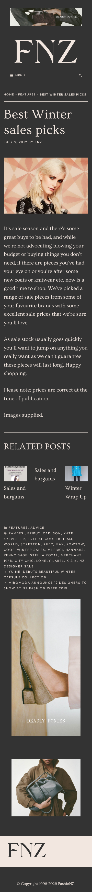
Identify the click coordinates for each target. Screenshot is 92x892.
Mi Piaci (55, 550)
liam (67, 539)
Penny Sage (16, 555)
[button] (80, 75)
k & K (72, 561)
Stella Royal (44, 555)
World (11, 544)
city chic (24, 561)
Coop (9, 550)
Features (27, 94)
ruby (48, 544)
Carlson (52, 533)
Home (9, 94)
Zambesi (17, 533)
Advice (37, 527)
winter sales (31, 550)
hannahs (75, 550)
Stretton (31, 544)
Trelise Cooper (44, 539)
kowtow (75, 544)
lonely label (50, 561)
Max (60, 544)
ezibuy (33, 533)
